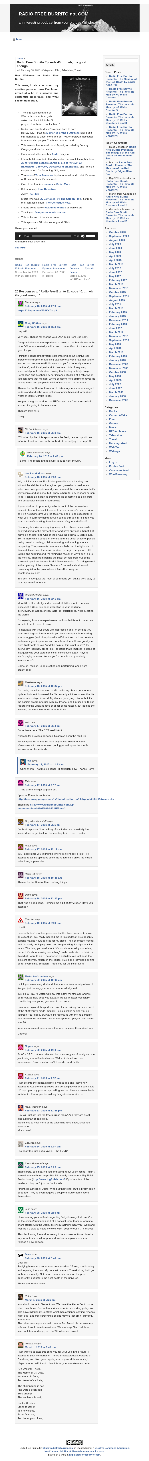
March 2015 (116, 308)
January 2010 (117, 360)
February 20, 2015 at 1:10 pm (43, 1050)
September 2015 (119, 296)
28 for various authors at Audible (41, 162)
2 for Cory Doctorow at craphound (57, 166)
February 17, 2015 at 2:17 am (42, 785)
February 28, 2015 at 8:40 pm (43, 1258)
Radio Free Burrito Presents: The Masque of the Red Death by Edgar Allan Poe (121, 80)
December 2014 (118, 320)
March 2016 (116, 284)
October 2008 (117, 372)
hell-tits (34, 193)
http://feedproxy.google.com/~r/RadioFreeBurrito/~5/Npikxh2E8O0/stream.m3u (66, 799)
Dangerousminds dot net (50, 212)
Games (113, 423)
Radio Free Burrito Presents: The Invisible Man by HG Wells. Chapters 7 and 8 (120, 118)
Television (67, 70)
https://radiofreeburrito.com (58, 1448)
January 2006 (117, 396)
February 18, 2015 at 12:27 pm (43, 898)
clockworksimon (35, 473)
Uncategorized (118, 443)
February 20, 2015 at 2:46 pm (45, 456)
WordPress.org (118, 474)
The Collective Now (58, 202)
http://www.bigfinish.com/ (49, 1179)
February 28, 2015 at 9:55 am (42, 1212)
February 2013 (118, 324)
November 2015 (118, 288)
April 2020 (115, 256)
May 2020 (115, 252)
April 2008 (115, 380)
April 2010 (115, 348)
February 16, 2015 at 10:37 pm (43, 686)
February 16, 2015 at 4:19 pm (43, 306)
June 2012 (115, 328)
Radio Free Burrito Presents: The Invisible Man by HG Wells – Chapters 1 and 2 (120, 201)
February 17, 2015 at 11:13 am (45, 764)
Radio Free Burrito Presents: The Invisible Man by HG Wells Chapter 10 (120, 93)
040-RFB (20, 247)
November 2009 (118, 368)
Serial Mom (63, 184)
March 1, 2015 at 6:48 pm (40, 1347)
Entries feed (116, 466)
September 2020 (119, 236)
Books (113, 411)
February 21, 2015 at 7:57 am (42, 1078)
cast (29, 175)
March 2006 (116, 392)
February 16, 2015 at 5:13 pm (43, 326)
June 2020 (115, 248)
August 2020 (117, 240)
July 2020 (115, 244)
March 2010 (116, 352)
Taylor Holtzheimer (36, 976)
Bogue (29, 1046)
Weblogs (114, 451)
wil (29, 760)
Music (113, 427)
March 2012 (116, 332)
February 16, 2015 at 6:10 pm (43, 432)
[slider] (91, 235)
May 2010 (115, 344)
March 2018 (116, 264)
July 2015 (115, 304)
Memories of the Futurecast (63, 132)
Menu (19, 39)
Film (57, 70)
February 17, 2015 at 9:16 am (42, 824)
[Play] (20, 236)
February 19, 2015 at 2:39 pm (43, 923)
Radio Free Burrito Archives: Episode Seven (82, 268)
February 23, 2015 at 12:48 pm (43, 1110)
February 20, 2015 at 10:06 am (43, 979)
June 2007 (115, 388)
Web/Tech (115, 447)
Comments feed (119, 470)
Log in (113, 462)
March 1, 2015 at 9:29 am (40, 1299)
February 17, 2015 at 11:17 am (43, 849)
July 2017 (115, 268)
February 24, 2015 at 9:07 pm (43, 1146)
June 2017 (115, 272)
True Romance (44, 175)
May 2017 (115, 276)
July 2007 (115, 384)
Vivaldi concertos (55, 207)
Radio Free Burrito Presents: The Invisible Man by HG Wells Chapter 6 (120, 131)
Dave (28, 1254)
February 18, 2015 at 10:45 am (43, 877)
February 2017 (118, 280)
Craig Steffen (33, 323)
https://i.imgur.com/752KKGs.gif (37, 310)
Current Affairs (118, 415)
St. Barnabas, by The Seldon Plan (60, 198)
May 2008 (115, 376)
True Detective (47, 189)
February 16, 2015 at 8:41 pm (43, 598)
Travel (77, 70)
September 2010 (119, 340)
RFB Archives (117, 431)
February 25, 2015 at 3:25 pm (43, 1167)
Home (20, 58)
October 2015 (117, 292)
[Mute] (83, 236)
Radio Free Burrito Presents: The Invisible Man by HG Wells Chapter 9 (120, 106)
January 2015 (117, 316)
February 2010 (118, 356)
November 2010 (118, 336)
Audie (55, 154)
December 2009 (118, 364)
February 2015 (118, 312)
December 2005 (118, 400)
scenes (48, 184)
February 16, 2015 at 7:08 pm (43, 477)
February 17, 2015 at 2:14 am (42, 725)
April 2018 (115, 260)
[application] (56, 236)
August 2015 (117, 300)
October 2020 (117, 232)
